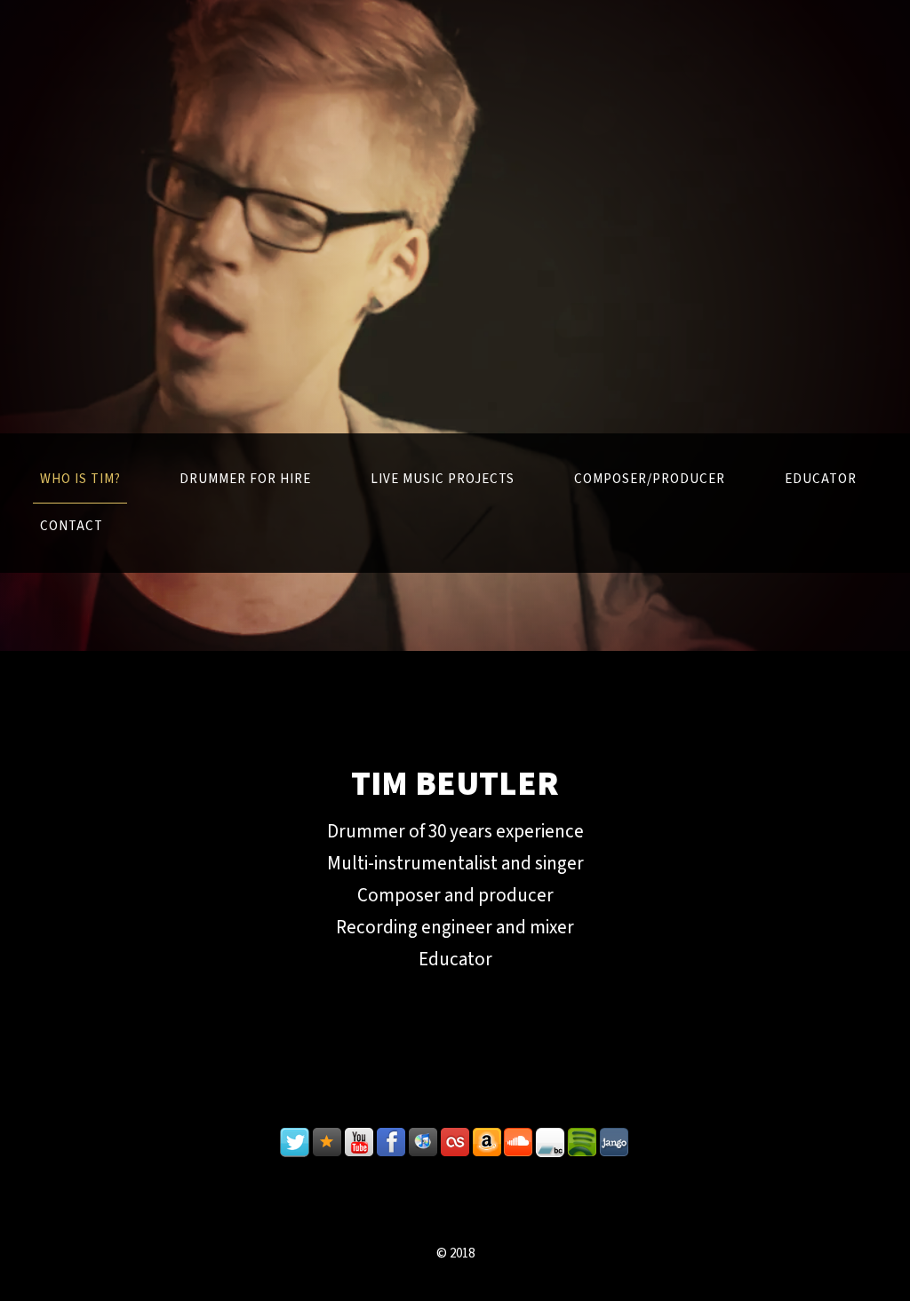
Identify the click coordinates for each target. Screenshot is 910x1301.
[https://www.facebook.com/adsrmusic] (391, 1143)
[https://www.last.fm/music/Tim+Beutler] (455, 1143)
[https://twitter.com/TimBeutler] (295, 1143)
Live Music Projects (443, 479)
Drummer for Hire (245, 479)
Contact (71, 526)
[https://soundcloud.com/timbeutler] (519, 1143)
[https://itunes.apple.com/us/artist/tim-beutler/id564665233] (423, 1143)
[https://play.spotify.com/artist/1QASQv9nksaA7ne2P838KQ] (583, 1143)
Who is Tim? (80, 479)
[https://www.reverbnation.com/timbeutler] (327, 1143)
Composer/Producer (649, 479)
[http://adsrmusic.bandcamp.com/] (551, 1143)
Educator (821, 479)
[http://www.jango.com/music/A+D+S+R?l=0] (615, 1143)
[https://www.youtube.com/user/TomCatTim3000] (359, 1143)
